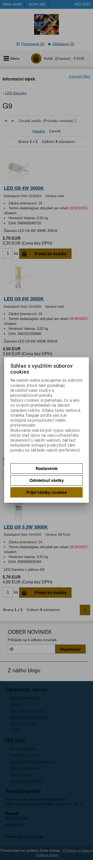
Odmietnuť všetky (46, 480)
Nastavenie (47, 468)
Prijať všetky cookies (46, 492)
